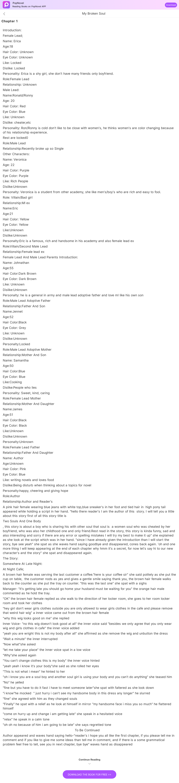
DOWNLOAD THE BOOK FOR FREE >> (89, 774)
